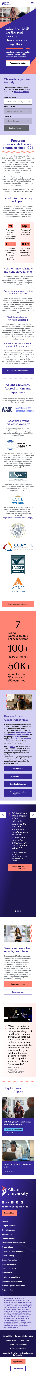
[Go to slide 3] (20, 911)
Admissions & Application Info (14, 1243)
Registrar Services (9, 1264)
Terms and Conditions (18, 1344)
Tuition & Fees (7, 1247)
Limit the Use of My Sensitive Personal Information (18, 1354)
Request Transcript (9, 1260)
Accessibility (7, 1336)
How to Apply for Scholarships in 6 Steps (18, 1165)
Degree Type (9, 107)
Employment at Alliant (11, 1277)
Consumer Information (24, 1336)
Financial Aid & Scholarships (13, 1251)
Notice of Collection (18, 1349)
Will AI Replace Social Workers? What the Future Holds (17, 1123)
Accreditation (7, 1273)
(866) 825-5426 (20, 1207)
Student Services (8, 1238)
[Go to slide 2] (18, 911)
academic (14, 739)
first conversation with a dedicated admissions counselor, (17, 734)
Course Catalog (8, 1256)
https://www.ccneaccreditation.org (17, 518)
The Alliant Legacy (9, 1268)
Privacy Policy (25, 1340)
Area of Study (11, 97)
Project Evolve (7, 1290)
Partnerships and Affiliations (13, 1286)
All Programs (7, 1234)
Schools (5, 1221)
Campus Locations (9, 1226)
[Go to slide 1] (15, 911)
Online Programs (8, 1230)
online (12, 746)
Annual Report (11, 1340)
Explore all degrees (21, 91)
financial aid (17, 737)
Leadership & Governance (12, 1281)
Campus (7, 116)
